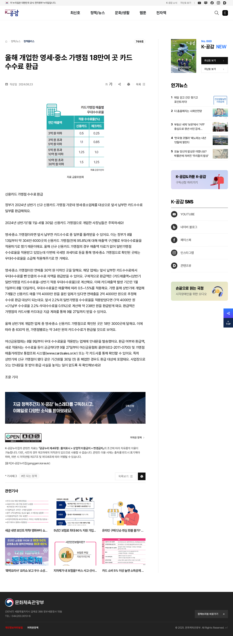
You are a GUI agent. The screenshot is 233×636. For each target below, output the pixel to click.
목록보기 (123, 476)
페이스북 (186, 240)
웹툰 (143, 12)
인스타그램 (187, 253)
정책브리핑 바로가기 (208, 614)
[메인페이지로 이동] (13, 13)
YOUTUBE (188, 214)
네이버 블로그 (189, 227)
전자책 (161, 12)
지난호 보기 (185, 2)
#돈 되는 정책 (29, 476)
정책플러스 (29, 41)
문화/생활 (122, 12)
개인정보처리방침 (14, 627)
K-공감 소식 (171, 2)
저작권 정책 (136, 437)
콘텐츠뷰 (186, 266)
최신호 (75, 12)
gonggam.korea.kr (38, 463)
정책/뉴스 (97, 12)
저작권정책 (32, 627)
